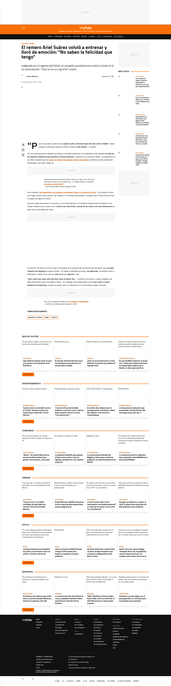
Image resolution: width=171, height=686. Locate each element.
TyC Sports (111, 681)
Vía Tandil (58, 627)
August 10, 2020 (71, 304)
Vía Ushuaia (117, 622)
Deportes (116, 642)
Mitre (78, 681)
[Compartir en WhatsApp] (23, 150)
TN (63, 681)
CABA (38, 627)
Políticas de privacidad (44, 659)
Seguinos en (106, 76)
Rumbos (135, 633)
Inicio (50, 36)
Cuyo (99, 36)
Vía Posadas (98, 622)
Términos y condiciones (44, 656)
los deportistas (67, 192)
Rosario (67, 36)
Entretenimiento (119, 639)
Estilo (115, 645)
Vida (114, 648)
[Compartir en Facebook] (23, 145)
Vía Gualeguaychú (100, 644)
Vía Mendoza (78, 634)
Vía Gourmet (136, 627)
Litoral (92, 36)
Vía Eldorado (98, 625)
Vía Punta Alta (60, 633)
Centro (76, 36)
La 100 (85, 681)
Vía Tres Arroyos (61, 630)
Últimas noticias (118, 628)
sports (54, 317)
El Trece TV (70, 681)
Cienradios (101, 681)
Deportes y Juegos (35, 317)
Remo (32, 43)
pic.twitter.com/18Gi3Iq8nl (78, 301)
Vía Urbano (136, 622)
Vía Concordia (99, 641)
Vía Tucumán (78, 625)
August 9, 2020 (70, 186)
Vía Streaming (137, 625)
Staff (38, 667)
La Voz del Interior (124, 681)
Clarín (57, 681)
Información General (120, 637)
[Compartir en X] (23, 155)
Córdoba (58, 36)
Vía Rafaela (98, 636)
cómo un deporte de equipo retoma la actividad (69, 160)
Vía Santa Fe (98, 633)
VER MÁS (27, 374)
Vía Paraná (97, 639)
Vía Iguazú (97, 627)
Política (115, 631)
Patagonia (107, 36)
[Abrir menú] (40, 27)
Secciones (118, 36)
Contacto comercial (43, 662)
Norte (84, 36)
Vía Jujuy (77, 622)
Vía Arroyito (59, 625)
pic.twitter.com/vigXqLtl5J (53, 184)
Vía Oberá (97, 630)
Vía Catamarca (79, 627)
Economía (116, 634)
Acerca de (40, 665)
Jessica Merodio (32, 76)
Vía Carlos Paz (60, 622)
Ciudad (91, 681)
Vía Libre (135, 630)
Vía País (24, 43)
